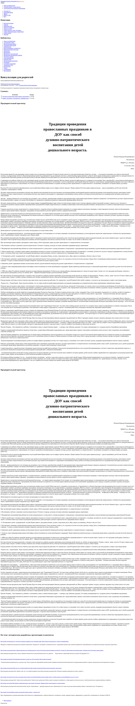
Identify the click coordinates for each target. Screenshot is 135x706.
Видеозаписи (7, 70)
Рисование (6, 62)
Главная (6, 24)
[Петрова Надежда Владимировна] (10, 84)
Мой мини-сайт (8, 26)
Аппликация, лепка (9, 42)
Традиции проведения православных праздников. (15, 96)
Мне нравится (7, 700)
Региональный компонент (11, 61)
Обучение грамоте (9, 56)
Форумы (6, 34)
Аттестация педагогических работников (14, 8)
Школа (5, 14)
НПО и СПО (7, 15)
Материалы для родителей (11, 54)
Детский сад (7, 11)
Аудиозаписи (7, 69)
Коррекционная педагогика (11, 49)
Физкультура (7, 66)
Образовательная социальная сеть (12, 1)
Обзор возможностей (9, 5)
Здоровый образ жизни (10, 45)
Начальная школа (8, 12)
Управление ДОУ (8, 65)
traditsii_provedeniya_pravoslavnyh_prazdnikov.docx (15, 98)
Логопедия (7, 51)
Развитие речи (7, 59)
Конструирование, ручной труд (12, 48)
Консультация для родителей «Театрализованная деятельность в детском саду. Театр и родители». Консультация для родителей (26, 659)
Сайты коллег (7, 33)
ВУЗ (5, 16)
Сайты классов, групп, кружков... (13, 30)
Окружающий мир (9, 58)
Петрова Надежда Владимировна (28, 85)
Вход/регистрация (8, 23)
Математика (7, 52)
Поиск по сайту (8, 29)
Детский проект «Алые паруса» (12, 7)
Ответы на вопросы (9, 27)
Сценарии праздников (10, 63)
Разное (5, 68)
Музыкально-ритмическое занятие (13, 55)
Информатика (7, 46)
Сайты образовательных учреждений (14, 31)
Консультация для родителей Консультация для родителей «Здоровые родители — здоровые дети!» (20, 692)
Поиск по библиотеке (9, 41)
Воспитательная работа (10, 44)
